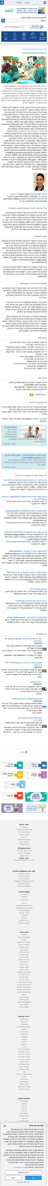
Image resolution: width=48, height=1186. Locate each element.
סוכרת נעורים (24, 980)
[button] (3, 20)
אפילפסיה (24, 1034)
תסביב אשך (24, 1005)
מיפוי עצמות (24, 967)
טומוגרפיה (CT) (24, 1049)
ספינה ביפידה (24, 1069)
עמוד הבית (43, 49)
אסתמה (24, 935)
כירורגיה (24, 837)
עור (24, 1072)
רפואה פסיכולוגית (24, 839)
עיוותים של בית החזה (24, 1074)
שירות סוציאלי (24, 1089)
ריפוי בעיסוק (24, 920)
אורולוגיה (24, 827)
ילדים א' (24, 1103)
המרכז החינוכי (24, 835)
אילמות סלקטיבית (24, 1027)
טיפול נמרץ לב (24, 884)
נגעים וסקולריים (24, 1064)
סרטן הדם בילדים (24, 985)
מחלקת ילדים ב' (24, 876)
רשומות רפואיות (24, 853)
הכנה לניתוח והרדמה (24, 906)
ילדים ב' (24, 1106)
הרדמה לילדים (24, 945)
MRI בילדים (24, 957)
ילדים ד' (24, 1111)
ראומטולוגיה (24, 1082)
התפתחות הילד (24, 910)
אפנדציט (24, 940)
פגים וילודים (24, 1121)
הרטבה (24, 1044)
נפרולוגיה (24, 915)
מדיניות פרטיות (23, 1182)
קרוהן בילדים (24, 1000)
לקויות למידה (24, 955)
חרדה (24, 1047)
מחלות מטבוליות (24, 1057)
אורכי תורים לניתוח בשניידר (24, 860)
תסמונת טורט (24, 1007)
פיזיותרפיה (24, 1079)
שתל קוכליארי (24, 844)
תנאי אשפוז (24, 856)
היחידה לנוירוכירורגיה (35, 53)
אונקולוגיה (24, 1101)
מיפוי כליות (24, 965)
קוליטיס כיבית (24, 997)
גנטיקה (24, 1039)
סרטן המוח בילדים (24, 987)
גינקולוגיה (24, 1037)
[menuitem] (42, 36)
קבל (33, 1178)
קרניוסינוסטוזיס (24, 131)
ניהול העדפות (23, 1172)
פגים (24, 1077)
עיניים (24, 918)
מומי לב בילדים (24, 960)
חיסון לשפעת (24, 947)
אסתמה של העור (24, 937)
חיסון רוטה (24, 950)
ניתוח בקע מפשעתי (24, 972)
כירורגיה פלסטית (24, 1052)
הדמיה (24, 903)
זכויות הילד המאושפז (24, 851)
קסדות (43, 136)
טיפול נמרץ (24, 1113)
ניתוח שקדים (24, 977)
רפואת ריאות (24, 842)
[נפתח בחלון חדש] (10, 10)
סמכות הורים (24, 1067)
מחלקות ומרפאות (30, 49)
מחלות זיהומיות (24, 1054)
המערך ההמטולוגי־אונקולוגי (24, 881)
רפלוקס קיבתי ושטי (24, 1002)
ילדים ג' (24, 1108)
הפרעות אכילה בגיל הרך (24, 908)
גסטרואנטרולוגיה (24, 832)
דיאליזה (24, 1042)
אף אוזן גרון (24, 894)
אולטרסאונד (24, 1019)
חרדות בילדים (24, 952)
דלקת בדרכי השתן (24, 942)
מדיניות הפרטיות (20, 1167)
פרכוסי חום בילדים (24, 990)
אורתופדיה (24, 900)
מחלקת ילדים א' (24, 874)
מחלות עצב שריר (24, 1059)
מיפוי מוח (24, 962)
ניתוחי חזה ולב (24, 913)
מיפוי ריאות (24, 970)
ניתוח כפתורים (24, 975)
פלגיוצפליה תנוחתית (39, 131)
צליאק (24, 995)
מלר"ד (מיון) (24, 1062)
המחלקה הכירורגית (24, 886)
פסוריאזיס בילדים (24, 992)
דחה (13, 1178)
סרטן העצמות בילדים (24, 982)
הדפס (22, 752)
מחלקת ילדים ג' (24, 879)
